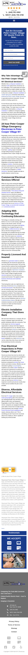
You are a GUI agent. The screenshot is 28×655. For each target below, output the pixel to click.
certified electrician (14, 229)
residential (21, 205)
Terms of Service (14, 625)
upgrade (18, 324)
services (16, 203)
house (22, 362)
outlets (15, 367)
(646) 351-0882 (15, 46)
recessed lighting (16, 365)
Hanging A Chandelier (8, 601)
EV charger (10, 396)
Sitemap (14, 628)
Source (2, 528)
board (3, 338)
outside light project (6, 94)
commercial (7, 206)
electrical (3, 275)
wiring (15, 286)
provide (16, 362)
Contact (14, 632)
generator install (13, 260)
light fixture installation (19, 269)
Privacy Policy (14, 621)
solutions (10, 164)
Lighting (10, 149)
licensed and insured (7, 287)
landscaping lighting (6, 397)
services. (12, 206)
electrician (19, 338)
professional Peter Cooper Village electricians (13, 96)
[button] (14, 20)
